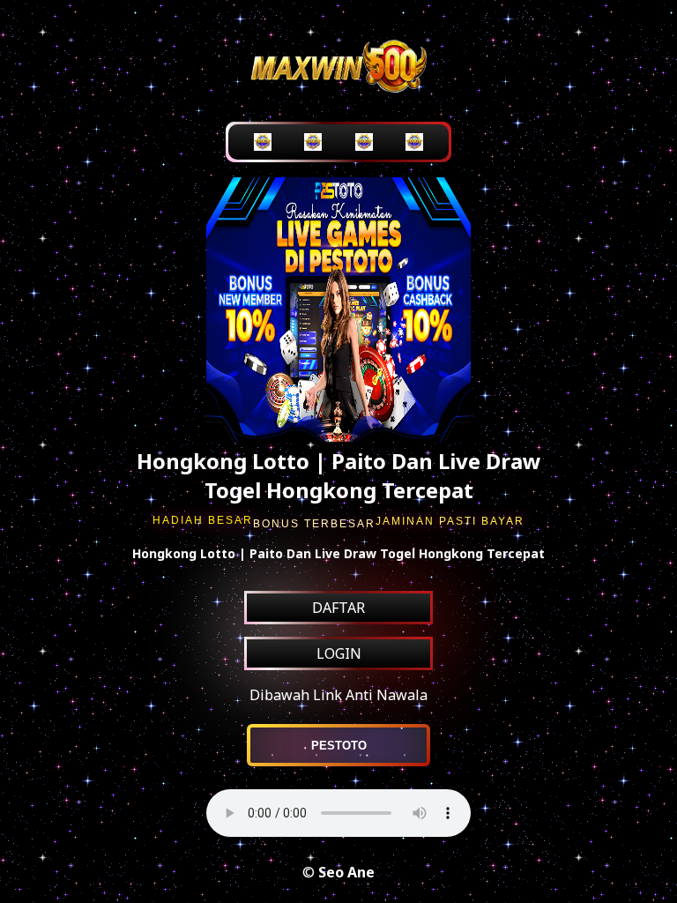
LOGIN (338, 653)
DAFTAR (338, 607)
